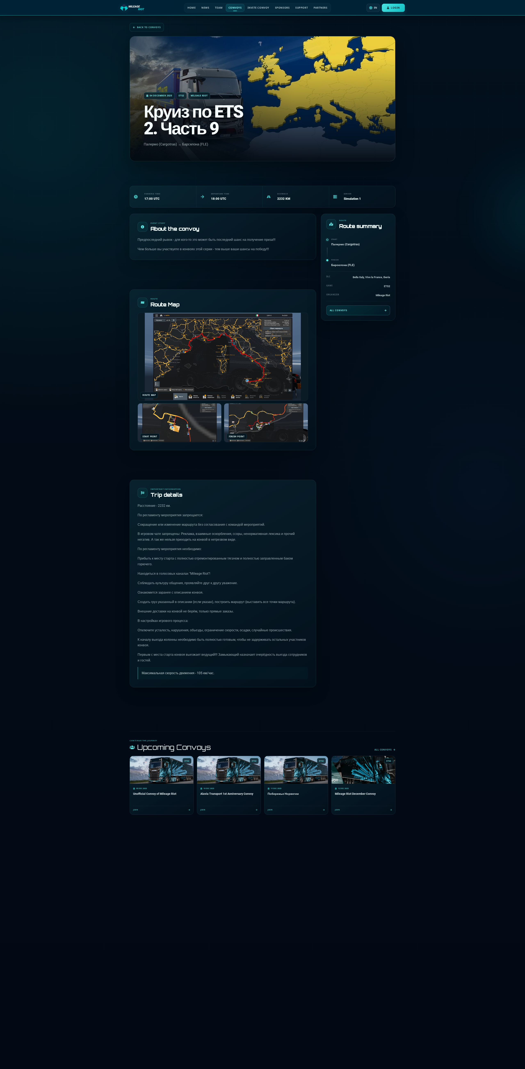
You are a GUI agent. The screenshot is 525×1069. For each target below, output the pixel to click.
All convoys (338, 310)
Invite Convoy (258, 7)
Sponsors (282, 7)
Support (301, 7)
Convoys (235, 7)
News (205, 7)
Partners (320, 7)
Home (191, 7)
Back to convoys (149, 27)
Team (219, 7)
